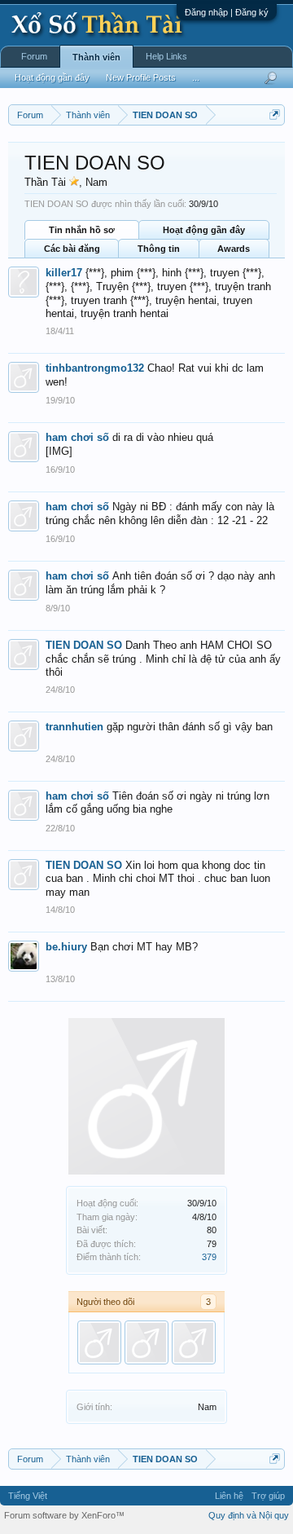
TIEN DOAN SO (84, 645)
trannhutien (74, 727)
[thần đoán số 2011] (99, 1342)
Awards (233, 248)
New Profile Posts (141, 77)
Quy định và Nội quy (248, 1515)
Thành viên (96, 57)
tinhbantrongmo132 (95, 368)
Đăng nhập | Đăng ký (227, 12)
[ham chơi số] (194, 1342)
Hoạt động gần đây (204, 230)
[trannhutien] (146, 1342)
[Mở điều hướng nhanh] (274, 114)
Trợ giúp (268, 1496)
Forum (34, 56)
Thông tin (159, 248)
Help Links (166, 56)
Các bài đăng (72, 248)
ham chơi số (77, 437)
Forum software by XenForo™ (64, 1515)
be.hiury (66, 947)
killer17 (64, 273)
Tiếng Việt (27, 1496)
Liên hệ (229, 1496)
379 (209, 1257)
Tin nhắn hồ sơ (82, 230)
